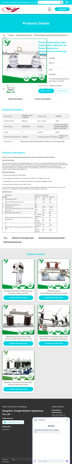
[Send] (67, 461)
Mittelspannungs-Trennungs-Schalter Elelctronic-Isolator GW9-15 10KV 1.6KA (18, 338)
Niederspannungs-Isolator (24, 35)
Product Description (43, 99)
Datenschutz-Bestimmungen (5, 460)
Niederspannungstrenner (13, 242)
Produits (11, 35)
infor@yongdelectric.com (14, 422)
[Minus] (67, 420)
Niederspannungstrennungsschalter (52, 238)
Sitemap (13, 459)
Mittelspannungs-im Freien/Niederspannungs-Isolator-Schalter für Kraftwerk (54, 292)
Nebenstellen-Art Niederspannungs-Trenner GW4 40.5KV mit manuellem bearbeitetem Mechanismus (53, 338)
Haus (4, 35)
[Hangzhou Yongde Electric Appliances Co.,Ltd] (12, 9)
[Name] (61, 2)
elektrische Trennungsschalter (23, 238)
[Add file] (35, 461)
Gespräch (62, 9)
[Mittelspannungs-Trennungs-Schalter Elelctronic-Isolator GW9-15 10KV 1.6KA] (18, 320)
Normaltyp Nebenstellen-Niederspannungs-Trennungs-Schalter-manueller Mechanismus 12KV (18, 292)
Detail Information (15, 99)
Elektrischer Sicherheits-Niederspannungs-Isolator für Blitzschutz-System (18, 383)
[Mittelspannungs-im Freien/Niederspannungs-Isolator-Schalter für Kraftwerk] (54, 274)
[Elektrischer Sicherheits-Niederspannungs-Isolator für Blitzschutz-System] (18, 365)
